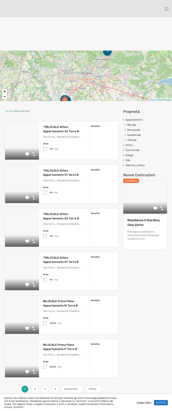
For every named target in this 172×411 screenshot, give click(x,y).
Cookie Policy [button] (144, 402)
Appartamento (134, 119)
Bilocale (131, 124)
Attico (129, 145)
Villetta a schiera (135, 165)
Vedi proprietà (22, 151)
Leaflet (152, 99)
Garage (129, 155)
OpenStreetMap (164, 99)
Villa (127, 160)
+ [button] (5, 91)
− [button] (5, 96)
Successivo (71, 389)
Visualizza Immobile (145, 207)
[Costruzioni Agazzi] (24, 13)
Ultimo (92, 389)
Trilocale (132, 140)
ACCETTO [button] (161, 402)
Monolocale (133, 129)
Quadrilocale (134, 134)
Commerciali (132, 150)
